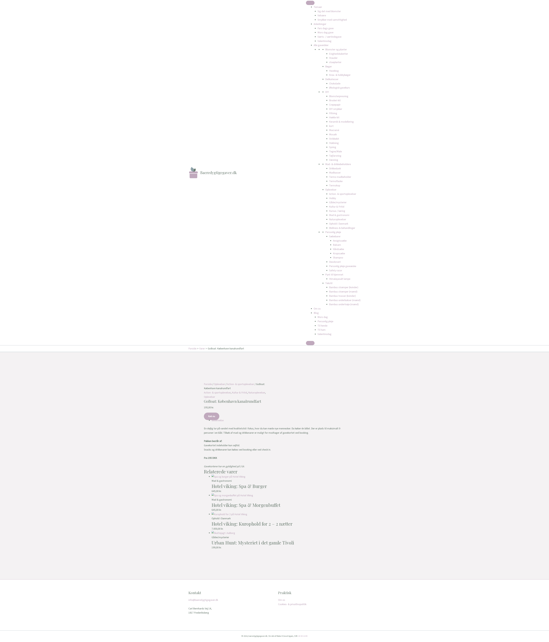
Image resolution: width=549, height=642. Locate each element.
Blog (316, 313)
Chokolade (334, 83)
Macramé (334, 130)
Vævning (333, 160)
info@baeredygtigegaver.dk (203, 600)
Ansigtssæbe (340, 241)
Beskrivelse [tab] (218, 420)
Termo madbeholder (340, 177)
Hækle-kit (334, 117)
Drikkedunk (335, 168)
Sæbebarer (335, 236)
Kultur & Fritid (336, 207)
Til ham (322, 330)
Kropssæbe (339, 253)
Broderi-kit (335, 100)
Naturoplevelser (337, 219)
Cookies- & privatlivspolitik (292, 604)
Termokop (334, 185)
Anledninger (320, 24)
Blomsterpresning (338, 96)
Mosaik (333, 134)
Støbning (334, 143)
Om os (317, 308)
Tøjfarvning (335, 156)
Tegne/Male (335, 151)
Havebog (334, 71)
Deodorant (335, 262)
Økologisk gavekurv (339, 88)
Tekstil (328, 283)
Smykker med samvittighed (332, 20)
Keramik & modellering (341, 122)
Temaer (318, 7)
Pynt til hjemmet (334, 274)
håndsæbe (338, 249)
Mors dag (323, 317)
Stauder (333, 58)
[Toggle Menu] (310, 3)
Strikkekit (334, 139)
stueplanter (335, 62)
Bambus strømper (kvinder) (343, 287)
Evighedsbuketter (338, 54)
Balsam (337, 245)
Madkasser (335, 172)
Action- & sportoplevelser (342, 194)
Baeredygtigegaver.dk (218, 172)
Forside (208, 384)
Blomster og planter (336, 49)
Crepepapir (335, 105)
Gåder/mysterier (338, 202)
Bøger (328, 66)
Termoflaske (336, 181)
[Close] (310, 343)
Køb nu (211, 416)
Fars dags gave (326, 28)
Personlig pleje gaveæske (342, 266)
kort (331, 126)
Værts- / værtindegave (329, 37)
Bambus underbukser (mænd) (345, 300)
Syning (332, 147)
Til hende (322, 326)
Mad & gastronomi (339, 215)
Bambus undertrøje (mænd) (344, 304)
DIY (327, 92)
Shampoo (338, 257)
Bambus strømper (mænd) (343, 291)
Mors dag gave (325, 32)
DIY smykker (335, 109)
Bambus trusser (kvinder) (342, 296)
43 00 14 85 (303, 636)
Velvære (322, 15)
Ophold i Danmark (338, 224)
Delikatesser (331, 79)
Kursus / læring (337, 211)
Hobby (332, 198)
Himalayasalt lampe (339, 279)
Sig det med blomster (329, 11)
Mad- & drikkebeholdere (338, 164)
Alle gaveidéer (321, 45)
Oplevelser (330, 189)
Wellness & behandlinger (342, 228)
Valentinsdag (324, 41)
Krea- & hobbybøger (340, 75)
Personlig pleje (333, 232)
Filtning (333, 113)
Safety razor (335, 270)
